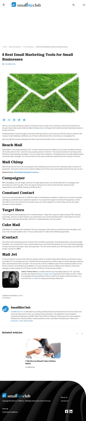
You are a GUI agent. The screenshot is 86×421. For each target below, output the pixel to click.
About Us (64, 397)
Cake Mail (11, 225)
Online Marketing (28, 47)
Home (4, 47)
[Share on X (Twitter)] (9, 121)
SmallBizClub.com (17, 312)
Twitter (36, 278)
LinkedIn (30, 321)
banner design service (46, 274)
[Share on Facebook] (4, 121)
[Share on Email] (24, 121)
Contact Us (65, 401)
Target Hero (13, 210)
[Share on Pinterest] (14, 121)
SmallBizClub (10, 64)
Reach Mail (12, 145)
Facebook (14, 321)
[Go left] (77, 334)
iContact (10, 237)
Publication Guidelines (10, 412)
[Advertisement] (43, 28)
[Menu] (3, 5)
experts (42, 128)
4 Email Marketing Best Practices (26, 172)
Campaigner (13, 178)
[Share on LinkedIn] (19, 121)
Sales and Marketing (15, 47)
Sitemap (5, 409)
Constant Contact (18, 193)
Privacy (48, 401)
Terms (42, 401)
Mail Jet (9, 254)
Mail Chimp (12, 162)
